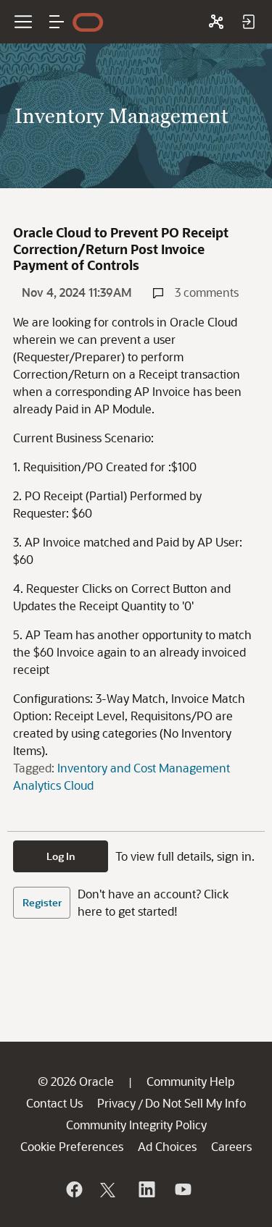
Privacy (116, 1102)
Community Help (190, 1081)
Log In (60, 856)
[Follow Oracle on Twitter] (109, 1189)
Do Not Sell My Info (195, 1102)
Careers (231, 1146)
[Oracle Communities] (216, 21)
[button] (57, 22)
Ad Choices (167, 1146)
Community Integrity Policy (136, 1124)
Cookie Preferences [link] (71, 1146)
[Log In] (248, 21)
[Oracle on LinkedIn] (145, 1189)
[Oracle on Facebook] (73, 1189)
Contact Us (54, 1102)
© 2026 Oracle (76, 1081)
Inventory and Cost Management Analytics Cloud (121, 776)
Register (42, 902)
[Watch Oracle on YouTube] (182, 1189)
